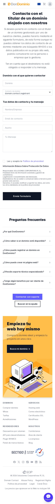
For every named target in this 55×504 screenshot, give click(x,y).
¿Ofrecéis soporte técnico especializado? (27, 271)
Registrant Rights (43, 480)
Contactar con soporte (27, 297)
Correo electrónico (37, 411)
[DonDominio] (19, 4)
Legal (32, 484)
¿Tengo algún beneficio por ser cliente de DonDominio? (27, 282)
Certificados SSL (36, 415)
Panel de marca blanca (13, 443)
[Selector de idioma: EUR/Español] (39, 4)
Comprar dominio (10, 408)
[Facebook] (14, 461)
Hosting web (34, 408)
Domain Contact (11, 480)
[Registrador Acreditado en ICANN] (39, 452)
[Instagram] (23, 461)
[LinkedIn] (36, 461)
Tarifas (6, 415)
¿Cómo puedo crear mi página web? (27, 262)
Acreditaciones (9, 419)
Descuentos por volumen (14, 431)
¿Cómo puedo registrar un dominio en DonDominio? (27, 251)
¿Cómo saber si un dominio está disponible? (27, 241)
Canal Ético (42, 484)
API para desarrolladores (14, 435)
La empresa (34, 439)
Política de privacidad (33, 161)
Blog (31, 443)
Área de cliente (35, 435)
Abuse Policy (27, 480)
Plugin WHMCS (9, 439)
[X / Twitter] (19, 461)
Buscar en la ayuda (27, 304)
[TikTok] (27, 461)
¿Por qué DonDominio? (27, 231)
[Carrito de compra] (44, 4)
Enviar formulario (22, 196)
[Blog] (40, 461)
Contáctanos (34, 431)
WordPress (33, 419)
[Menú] (4, 4)
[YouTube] (32, 461)
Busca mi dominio (19, 349)
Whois (5, 411)
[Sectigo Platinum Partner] (23, 452)
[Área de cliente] (50, 4)
